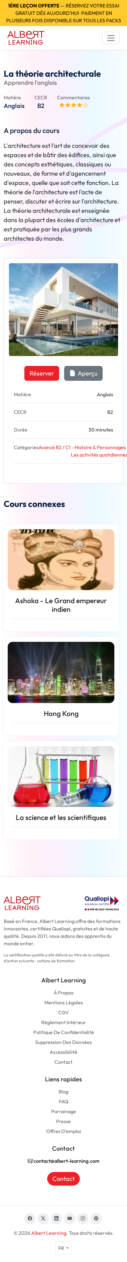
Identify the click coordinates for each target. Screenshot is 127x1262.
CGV (63, 1012)
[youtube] (69, 1218)
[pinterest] (96, 1218)
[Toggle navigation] (111, 38)
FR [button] (61, 1248)
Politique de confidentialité (63, 1032)
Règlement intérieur (63, 1022)
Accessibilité (63, 1052)
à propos (63, 992)
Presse (63, 1121)
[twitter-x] (43, 1218)
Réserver (42, 373)
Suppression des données (63, 1042)
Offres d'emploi (63, 1131)
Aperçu (87, 373)
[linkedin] (56, 1218)
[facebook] (29, 1218)
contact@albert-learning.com (66, 1161)
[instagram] (82, 1218)
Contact (63, 1062)
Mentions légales (63, 1002)
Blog (63, 1091)
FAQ (63, 1101)
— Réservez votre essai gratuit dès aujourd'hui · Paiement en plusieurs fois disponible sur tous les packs (63, 13)
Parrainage (63, 1111)
